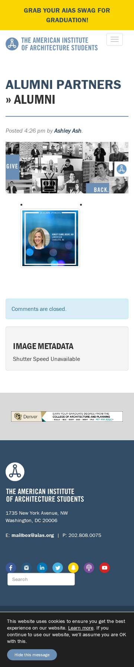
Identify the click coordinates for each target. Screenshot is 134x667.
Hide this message (32, 654)
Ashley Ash (68, 130)
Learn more (80, 627)
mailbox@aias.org (33, 535)
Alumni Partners (63, 84)
